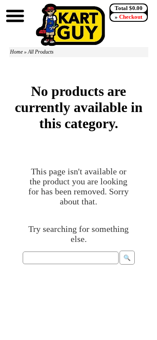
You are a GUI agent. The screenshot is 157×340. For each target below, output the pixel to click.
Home (16, 52)
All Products (41, 52)
